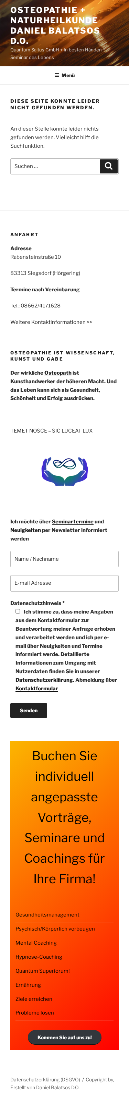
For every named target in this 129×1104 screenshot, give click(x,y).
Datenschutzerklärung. (44, 680)
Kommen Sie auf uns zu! (64, 1037)
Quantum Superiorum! (42, 971)
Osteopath (58, 373)
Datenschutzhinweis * (63, 646)
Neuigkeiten (25, 530)
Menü (68, 75)
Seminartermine (73, 522)
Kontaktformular (36, 689)
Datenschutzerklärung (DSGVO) (45, 1079)
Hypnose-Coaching (38, 957)
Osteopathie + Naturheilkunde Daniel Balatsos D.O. (55, 25)
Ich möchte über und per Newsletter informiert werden (58, 530)
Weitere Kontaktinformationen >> (51, 322)
